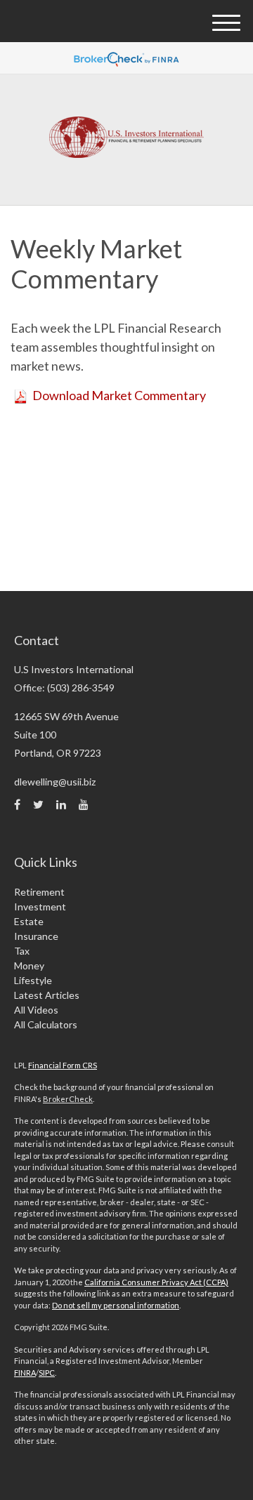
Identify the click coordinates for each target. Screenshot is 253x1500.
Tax (22, 951)
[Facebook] (17, 804)
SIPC (47, 1372)
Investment (40, 906)
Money (29, 965)
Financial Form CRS (62, 1065)
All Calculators (45, 1024)
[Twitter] (38, 804)
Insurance (36, 936)
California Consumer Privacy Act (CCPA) (156, 1282)
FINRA (25, 1372)
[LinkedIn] (61, 804)
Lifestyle (33, 980)
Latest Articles (46, 995)
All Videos (36, 1010)
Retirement (39, 892)
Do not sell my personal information (115, 1305)
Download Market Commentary (119, 395)
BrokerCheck (68, 1098)
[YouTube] (84, 804)
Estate (29, 921)
